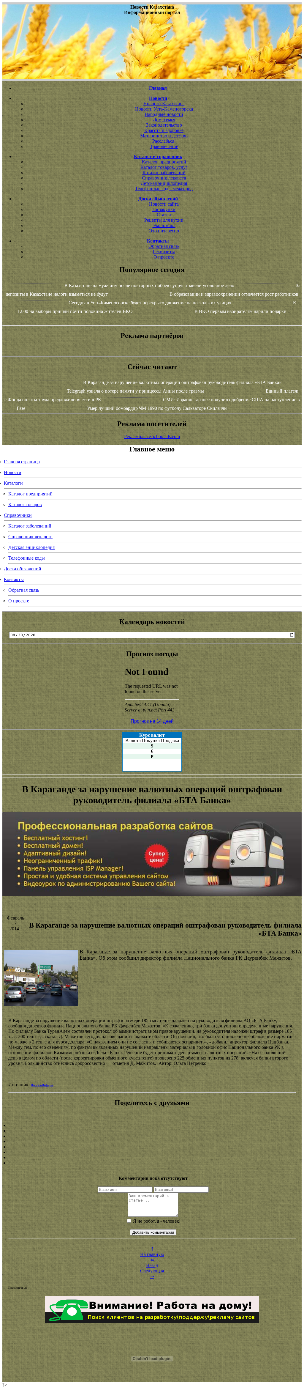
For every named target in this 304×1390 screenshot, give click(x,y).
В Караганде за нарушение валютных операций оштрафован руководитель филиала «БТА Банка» (182, 382)
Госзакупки (163, 209)
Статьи (164, 214)
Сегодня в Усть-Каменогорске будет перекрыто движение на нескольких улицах (150, 302)
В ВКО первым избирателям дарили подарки (240, 311)
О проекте (163, 256)
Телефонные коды (26, 558)
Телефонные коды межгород (164, 188)
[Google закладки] (152, 1136)
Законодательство (164, 124)
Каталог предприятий (164, 161)
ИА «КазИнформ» (42, 1085)
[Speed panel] (152, 1125)
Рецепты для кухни (163, 220)
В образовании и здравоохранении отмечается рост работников (234, 294)
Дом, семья (164, 119)
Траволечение (164, 146)
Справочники (18, 515)
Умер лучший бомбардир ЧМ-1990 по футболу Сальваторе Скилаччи (157, 408)
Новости (12, 472)
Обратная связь (163, 246)
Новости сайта (164, 204)
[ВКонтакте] (152, 1141)
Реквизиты (164, 251)
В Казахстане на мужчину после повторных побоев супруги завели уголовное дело (149, 285)
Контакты (14, 579)
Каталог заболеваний (164, 172)
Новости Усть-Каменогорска (164, 108)
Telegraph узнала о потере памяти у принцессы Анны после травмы (135, 390)
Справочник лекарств (164, 177)
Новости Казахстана (164, 103)
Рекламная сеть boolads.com (152, 436)
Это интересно (164, 230)
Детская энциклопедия (164, 183)
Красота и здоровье (163, 130)
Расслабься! (164, 141)
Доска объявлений (22, 568)
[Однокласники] (152, 1157)
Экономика (164, 225)
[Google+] (152, 1131)
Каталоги (13, 483)
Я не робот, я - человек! (156, 1221)
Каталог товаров (25, 504)
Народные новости (164, 114)
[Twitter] (152, 1152)
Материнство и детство (164, 135)
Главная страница (22, 461)
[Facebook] (152, 1147)
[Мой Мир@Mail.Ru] (152, 1163)
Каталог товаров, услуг (164, 167)
